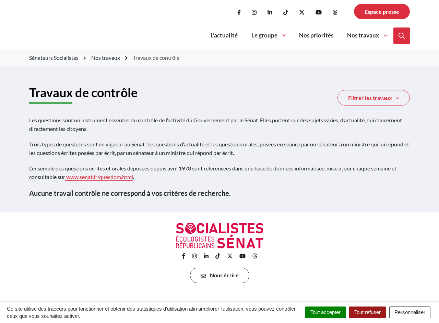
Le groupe (264, 35)
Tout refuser (367, 312)
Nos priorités (316, 35)
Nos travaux (363, 35)
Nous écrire (224, 275)
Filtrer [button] (370, 97)
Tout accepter (325, 312)
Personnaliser (409, 312)
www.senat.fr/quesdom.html (99, 177)
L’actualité (224, 35)
